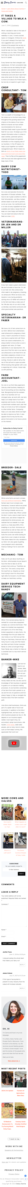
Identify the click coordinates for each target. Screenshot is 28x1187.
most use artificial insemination (11, 500)
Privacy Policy (14, 1174)
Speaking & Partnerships (14, 1150)
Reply (22, 964)
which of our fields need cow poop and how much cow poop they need (13, 153)
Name (3, 930)
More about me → (14, 1061)
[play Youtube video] (14, 743)
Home (3, 8)
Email (3, 936)
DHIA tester (10, 724)
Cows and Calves (7, 11)
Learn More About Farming (15, 8)
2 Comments (15, 25)
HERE (24, 38)
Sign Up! (5, 1162)
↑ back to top (14, 1139)
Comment (5, 904)
